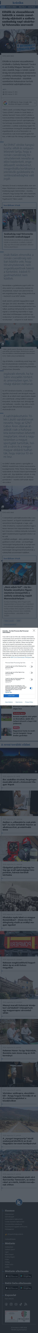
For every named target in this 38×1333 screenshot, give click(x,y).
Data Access (19, 702)
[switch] (31, 666)
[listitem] (19, 663)
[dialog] (19, 666)
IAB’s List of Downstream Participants (21, 657)
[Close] (34, 631)
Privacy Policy (29, 702)
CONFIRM (11, 695)
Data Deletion (9, 702)
